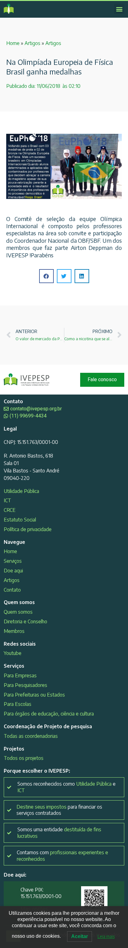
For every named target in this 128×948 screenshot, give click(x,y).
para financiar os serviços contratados (59, 810)
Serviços (13, 561)
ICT (7, 500)
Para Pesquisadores (25, 685)
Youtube (12, 653)
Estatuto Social (20, 520)
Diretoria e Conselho (25, 621)
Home (13, 43)
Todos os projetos (23, 758)
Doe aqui (13, 570)
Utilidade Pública (21, 491)
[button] (119, 9)
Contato (12, 590)
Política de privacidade (28, 529)
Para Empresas (20, 675)
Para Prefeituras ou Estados (34, 695)
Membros (14, 631)
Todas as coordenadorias (31, 736)
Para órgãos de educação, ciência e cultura (49, 714)
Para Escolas (17, 704)
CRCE (10, 510)
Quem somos (18, 612)
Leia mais (106, 936)
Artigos (32, 43)
